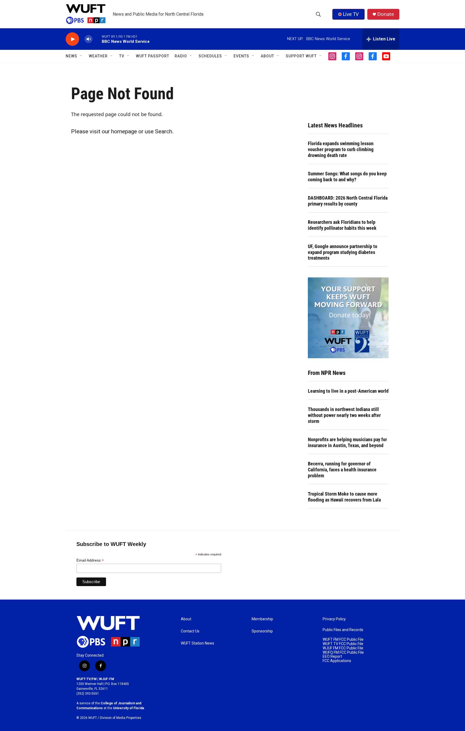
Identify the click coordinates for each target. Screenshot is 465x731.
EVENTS (241, 56)
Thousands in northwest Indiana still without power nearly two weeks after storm (344, 415)
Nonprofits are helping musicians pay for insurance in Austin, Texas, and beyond (347, 442)
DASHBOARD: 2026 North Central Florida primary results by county (348, 201)
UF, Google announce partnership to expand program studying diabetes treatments (342, 252)
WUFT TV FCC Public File (343, 644)
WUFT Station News (197, 643)
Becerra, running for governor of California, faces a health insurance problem (342, 469)
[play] (72, 39)
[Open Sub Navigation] (81, 56)
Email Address (90, 560)
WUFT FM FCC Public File (343, 640)
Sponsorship (262, 631)
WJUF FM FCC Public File (343, 648)
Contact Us (190, 631)
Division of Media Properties (120, 718)
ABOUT (267, 56)
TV (121, 56)
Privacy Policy (334, 619)
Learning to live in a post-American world (348, 391)
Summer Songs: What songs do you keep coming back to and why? (347, 176)
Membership (262, 619)
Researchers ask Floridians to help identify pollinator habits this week (342, 225)
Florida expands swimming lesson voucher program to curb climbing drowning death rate (341, 149)
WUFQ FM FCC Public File (343, 652)
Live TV (351, 14)
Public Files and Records (343, 630)
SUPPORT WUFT (301, 56)
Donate (385, 14)
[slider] (97, 39)
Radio (181, 56)
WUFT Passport (152, 56)
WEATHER (98, 56)
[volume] (88, 39)
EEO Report (332, 657)
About (186, 619)
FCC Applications (337, 661)
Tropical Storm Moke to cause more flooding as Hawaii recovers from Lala (344, 497)
